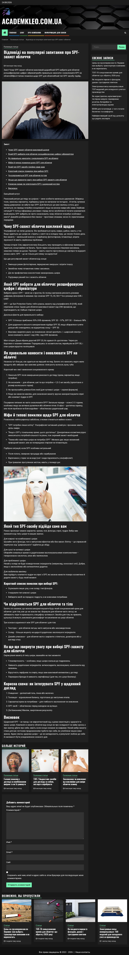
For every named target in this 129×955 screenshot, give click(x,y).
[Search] (125, 32)
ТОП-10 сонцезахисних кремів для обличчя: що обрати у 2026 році (46, 932)
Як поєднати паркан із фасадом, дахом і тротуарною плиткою (77, 932)
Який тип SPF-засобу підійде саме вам (26, 167)
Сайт (8, 862)
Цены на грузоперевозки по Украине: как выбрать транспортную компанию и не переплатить (108, 66)
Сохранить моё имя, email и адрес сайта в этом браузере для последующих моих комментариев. (45, 876)
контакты (85, 952)
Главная (12, 32)
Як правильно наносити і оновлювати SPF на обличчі (33, 158)
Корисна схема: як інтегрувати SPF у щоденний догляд (34, 184)
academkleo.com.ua (32, 21)
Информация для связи (55, 32)
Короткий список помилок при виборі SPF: (28, 171)
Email (9, 852)
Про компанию (34, 32)
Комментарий (13, 810)
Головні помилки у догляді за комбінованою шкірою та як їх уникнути (15, 782)
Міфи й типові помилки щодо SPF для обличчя (30, 162)
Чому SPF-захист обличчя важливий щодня (28, 150)
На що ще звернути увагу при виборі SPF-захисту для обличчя (37, 180)
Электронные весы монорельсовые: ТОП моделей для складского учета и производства (108, 89)
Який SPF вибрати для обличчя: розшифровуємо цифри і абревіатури (41, 154)
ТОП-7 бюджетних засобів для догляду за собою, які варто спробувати (44, 782)
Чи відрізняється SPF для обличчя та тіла (27, 175)
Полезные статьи (11, 47)
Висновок (12, 188)
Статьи (7, 925)
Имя (9, 842)
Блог (22, 32)
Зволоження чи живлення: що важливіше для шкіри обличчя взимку (74, 782)
